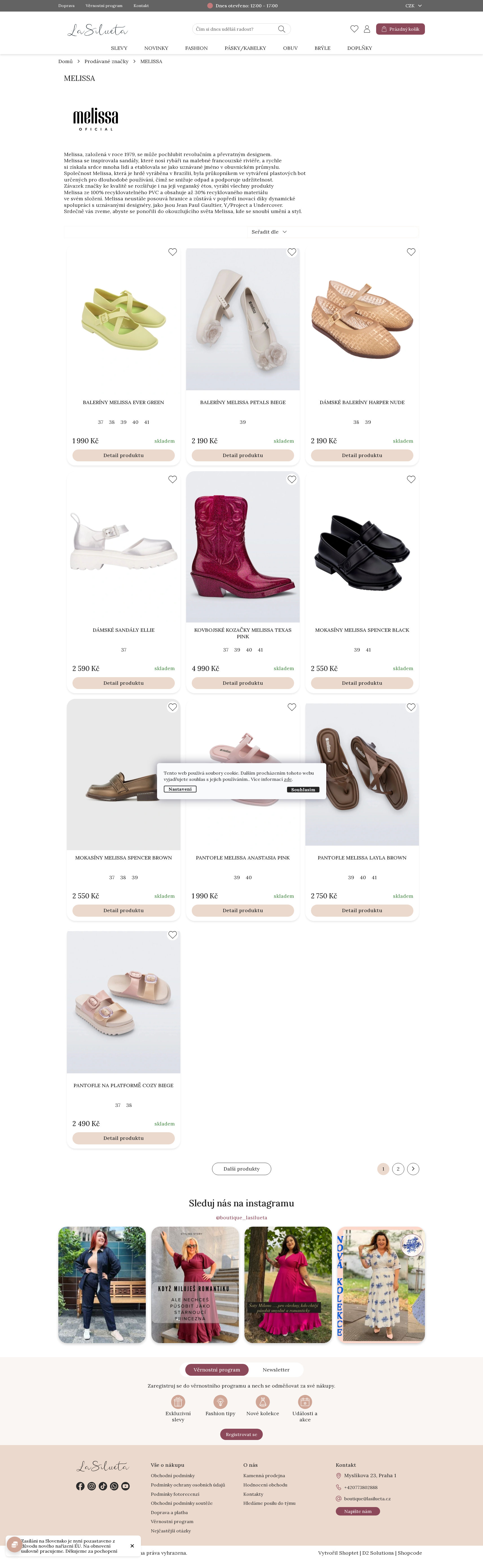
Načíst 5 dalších (241, 1169)
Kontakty (253, 1494)
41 (146, 422)
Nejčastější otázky (171, 1531)
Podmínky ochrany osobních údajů (188, 1485)
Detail (110, 455)
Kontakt (141, 5)
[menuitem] (119, 48)
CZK (410, 5)
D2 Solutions (378, 1553)
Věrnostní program (104, 5)
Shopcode (410, 1553)
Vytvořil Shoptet (338, 1553)
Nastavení (180, 789)
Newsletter (276, 1369)
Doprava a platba (169, 1512)
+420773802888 (114, 1486)
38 (112, 422)
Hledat (282, 29)
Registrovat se (241, 1434)
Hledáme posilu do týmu (269, 1503)
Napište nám (358, 1511)
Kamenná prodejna (264, 1475)
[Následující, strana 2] (413, 1169)
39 (123, 422)
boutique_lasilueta (91, 1486)
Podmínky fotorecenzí (175, 1494)
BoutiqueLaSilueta (80, 1486)
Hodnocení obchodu (265, 1485)
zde (288, 779)
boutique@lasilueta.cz (367, 1498)
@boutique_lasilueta (241, 1218)
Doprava (66, 5)
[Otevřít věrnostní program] (15, 1544)
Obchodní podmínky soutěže (182, 1503)
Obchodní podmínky (173, 1475)
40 (135, 422)
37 (100, 422)
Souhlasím (303, 789)
